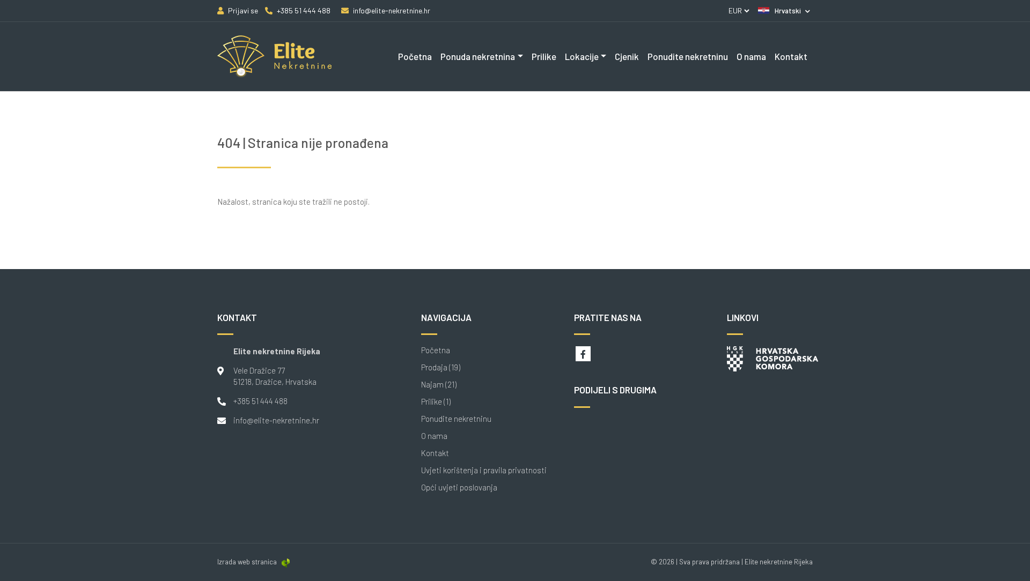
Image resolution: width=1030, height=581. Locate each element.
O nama (751, 56)
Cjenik (627, 56)
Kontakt (791, 56)
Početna (415, 56)
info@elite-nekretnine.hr (276, 420)
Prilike (544, 56)
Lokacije (582, 56)
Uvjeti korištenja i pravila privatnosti (484, 470)
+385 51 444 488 (260, 401)
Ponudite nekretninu (688, 56)
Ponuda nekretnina (477, 56)
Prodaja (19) (440, 367)
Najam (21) (439, 384)
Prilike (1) (436, 401)
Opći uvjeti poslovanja (459, 487)
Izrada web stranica (247, 561)
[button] (784, 10)
